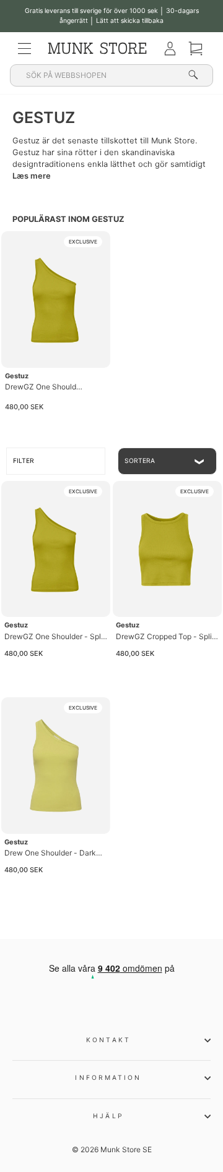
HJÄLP (108, 1115)
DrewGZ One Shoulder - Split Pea (46, 386)
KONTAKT (108, 1039)
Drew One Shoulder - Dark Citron (50, 853)
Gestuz (16, 376)
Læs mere (31, 175)
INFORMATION (108, 1077)
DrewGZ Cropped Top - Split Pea (165, 637)
